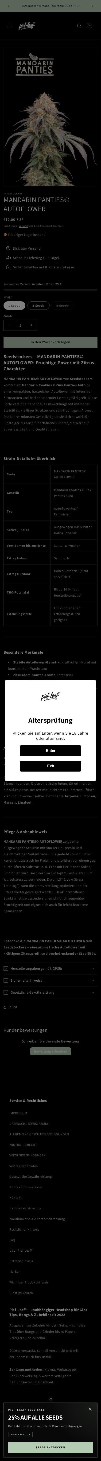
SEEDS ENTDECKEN (50, 1447)
